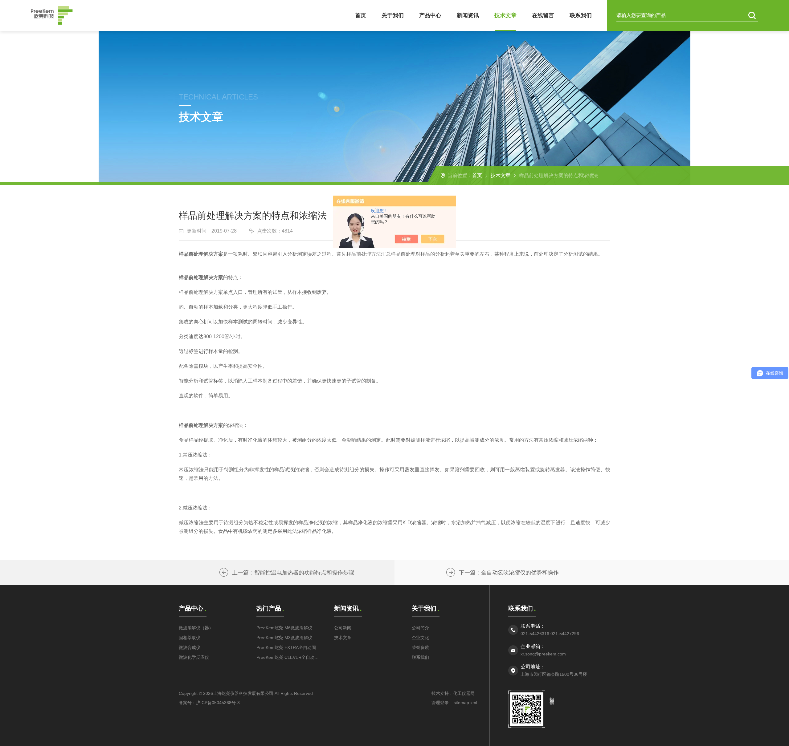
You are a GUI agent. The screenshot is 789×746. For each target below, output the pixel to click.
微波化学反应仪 (194, 657)
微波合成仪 (189, 647)
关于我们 (393, 15)
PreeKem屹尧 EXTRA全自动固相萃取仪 (289, 647)
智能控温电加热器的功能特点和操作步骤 (304, 573)
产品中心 (430, 15)
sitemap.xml (465, 702)
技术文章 (505, 15)
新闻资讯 (468, 15)
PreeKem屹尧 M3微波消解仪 (284, 637)
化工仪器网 (464, 693)
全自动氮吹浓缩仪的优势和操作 (520, 573)
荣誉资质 (420, 647)
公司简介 (420, 627)
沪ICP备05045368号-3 (218, 702)
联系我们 (581, 15)
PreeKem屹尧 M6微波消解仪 (284, 627)
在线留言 (543, 15)
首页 (360, 15)
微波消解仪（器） (196, 627)
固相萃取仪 (189, 637)
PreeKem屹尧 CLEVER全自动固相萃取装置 (289, 657)
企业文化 (420, 637)
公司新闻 (342, 627)
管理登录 (440, 702)
